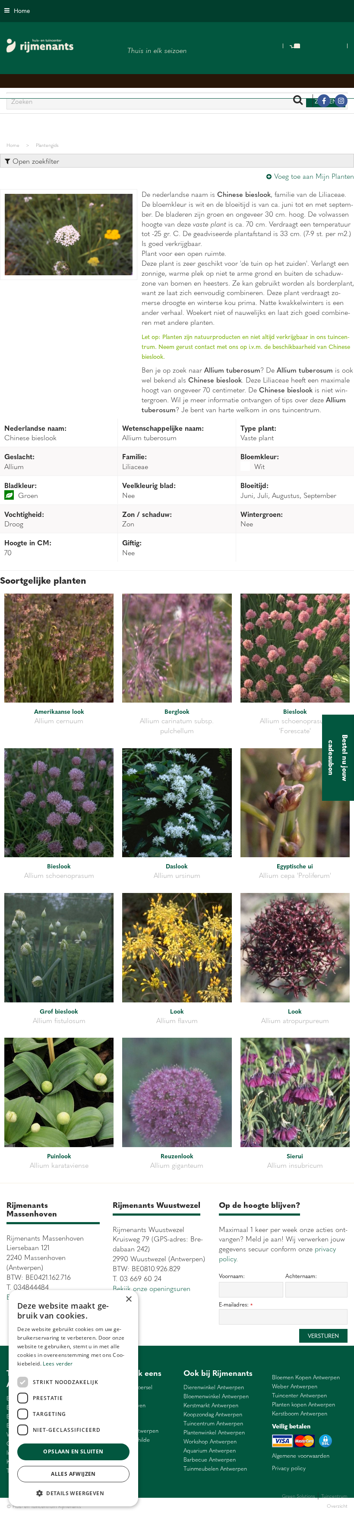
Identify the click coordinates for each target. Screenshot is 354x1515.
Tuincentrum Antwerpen (213, 1423)
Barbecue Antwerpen (209, 1459)
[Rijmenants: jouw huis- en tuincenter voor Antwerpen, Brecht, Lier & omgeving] (39, 45)
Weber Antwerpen (294, 1386)
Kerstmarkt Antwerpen (210, 1405)
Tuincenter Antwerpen (299, 1395)
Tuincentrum (157, 1506)
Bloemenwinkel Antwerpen (216, 1396)
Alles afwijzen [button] (73, 1474)
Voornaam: (232, 1276)
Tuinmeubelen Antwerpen (215, 1468)
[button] (73, 1493)
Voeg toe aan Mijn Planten (314, 175)
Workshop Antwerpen (210, 1441)
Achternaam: (301, 1276)
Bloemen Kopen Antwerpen (306, 1377)
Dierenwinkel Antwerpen (213, 1387)
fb (323, 100)
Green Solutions (298, 1496)
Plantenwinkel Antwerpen (214, 1432)
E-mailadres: (236, 1304)
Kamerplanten (186, 1506)
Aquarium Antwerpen (209, 1450)
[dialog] (73, 1398)
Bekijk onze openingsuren (151, 1288)
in (341, 100)
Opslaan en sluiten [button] (73, 1451)
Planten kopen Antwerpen (303, 1404)
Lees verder (58, 1363)
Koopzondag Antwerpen (212, 1414)
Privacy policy (289, 1468)
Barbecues (213, 1506)
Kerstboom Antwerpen (299, 1413)
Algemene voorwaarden (300, 1455)
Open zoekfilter (34, 160)
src (297, 100)
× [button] (128, 1299)
